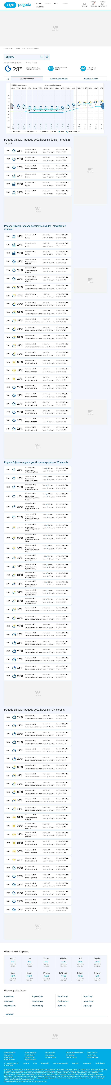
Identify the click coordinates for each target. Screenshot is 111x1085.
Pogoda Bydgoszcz (30, 1052)
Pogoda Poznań (29, 1057)
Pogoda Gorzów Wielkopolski (75, 1052)
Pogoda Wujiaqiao (37, 996)
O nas (35, 1063)
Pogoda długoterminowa (58, 79)
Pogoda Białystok (9, 1052)
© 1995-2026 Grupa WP (11, 1063)
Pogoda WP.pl (8, 48)
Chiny (18, 48)
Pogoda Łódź (70, 1055)
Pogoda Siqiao (8, 1001)
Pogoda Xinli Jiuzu (9, 1006)
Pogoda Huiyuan (88, 1001)
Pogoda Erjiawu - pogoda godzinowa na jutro (27, 226)
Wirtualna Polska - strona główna (10, 5)
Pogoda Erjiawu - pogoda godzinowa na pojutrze (29, 462)
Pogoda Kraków (29, 1055)
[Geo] (47, 57)
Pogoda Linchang (37, 1006)
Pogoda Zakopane (30, 1059)
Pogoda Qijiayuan (63, 1001)
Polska (38, 3)
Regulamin (75, 1063)
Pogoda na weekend (91, 79)
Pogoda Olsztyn (91, 1055)
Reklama (26, 1063)
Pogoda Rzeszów (50, 1057)
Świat (56, 3)
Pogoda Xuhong (9, 996)
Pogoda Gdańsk (50, 1052)
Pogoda (24, 5)
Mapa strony (87, 1063)
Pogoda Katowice (92, 1052)
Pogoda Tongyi (87, 996)
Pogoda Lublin (49, 1055)
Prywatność (45, 1063)
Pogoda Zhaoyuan (37, 1001)
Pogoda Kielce (8, 1055)
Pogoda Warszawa (92, 1057)
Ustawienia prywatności (60, 1063)
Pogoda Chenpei (63, 996)
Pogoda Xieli (61, 1006)
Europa (47, 3)
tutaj (45, 1081)
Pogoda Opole (8, 1057)
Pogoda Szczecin (71, 1057)
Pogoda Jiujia (87, 1006)
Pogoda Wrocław (9, 1059)
